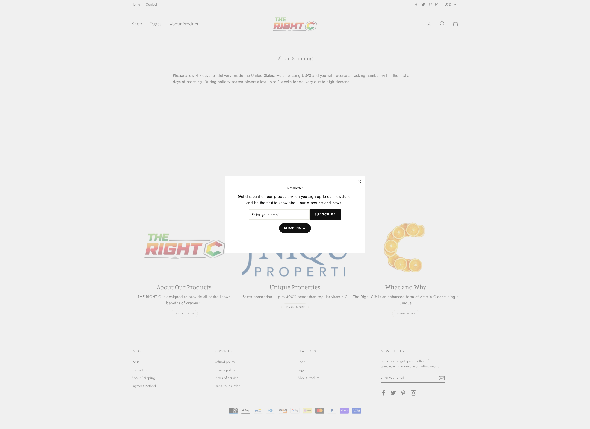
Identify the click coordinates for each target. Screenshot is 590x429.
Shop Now (295, 228)
